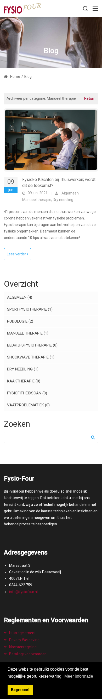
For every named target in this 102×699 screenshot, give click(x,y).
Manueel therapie (36, 200)
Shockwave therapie (30, 357)
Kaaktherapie (23, 381)
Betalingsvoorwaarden (28, 654)
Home (14, 76)
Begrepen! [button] (20, 690)
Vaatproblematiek (28, 405)
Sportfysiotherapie (30, 309)
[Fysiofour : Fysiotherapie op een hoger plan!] (22, 8)
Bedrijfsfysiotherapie (32, 345)
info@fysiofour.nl (23, 592)
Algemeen (70, 193)
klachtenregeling (23, 647)
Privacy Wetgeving (24, 640)
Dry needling (63, 200)
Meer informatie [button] (78, 676)
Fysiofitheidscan (27, 393)
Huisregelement (22, 633)
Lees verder (17, 254)
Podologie (20, 321)
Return (89, 98)
